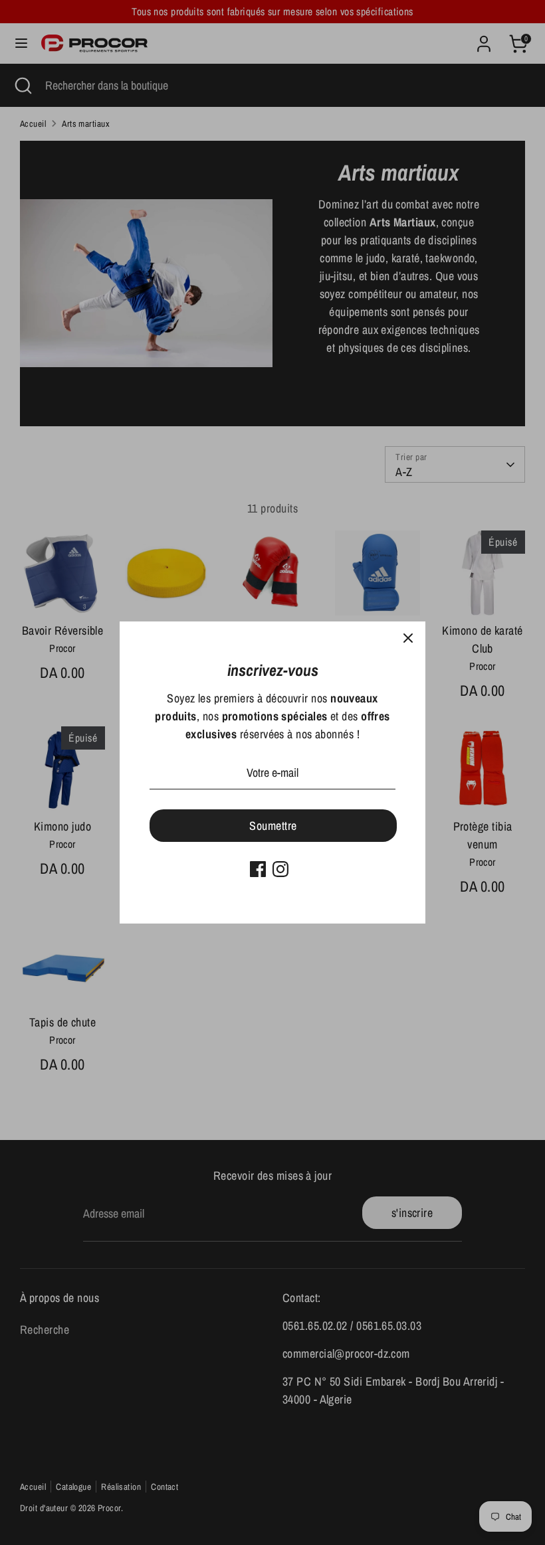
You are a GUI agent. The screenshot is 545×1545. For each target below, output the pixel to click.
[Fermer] (408, 638)
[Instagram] (280, 869)
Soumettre (272, 825)
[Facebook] (258, 869)
